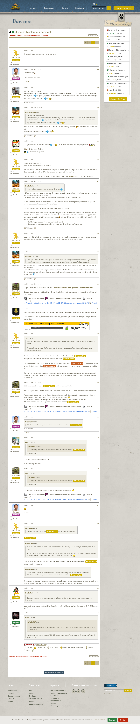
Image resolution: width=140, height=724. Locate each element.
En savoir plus (100, 720)
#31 (98, 309)
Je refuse (123, 720)
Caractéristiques (14, 696)
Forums (65, 8)
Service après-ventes (58, 706)
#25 (98, 141)
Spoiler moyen (77, 363)
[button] (95, 4)
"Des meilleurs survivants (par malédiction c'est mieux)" (73, 287)
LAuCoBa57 (16, 57)
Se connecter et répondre (54, 672)
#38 (98, 523)
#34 (98, 417)
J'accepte (112, 720)
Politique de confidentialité (56, 699)
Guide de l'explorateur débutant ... (34, 32)
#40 (98, 613)
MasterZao (16, 291)
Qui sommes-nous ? (58, 690)
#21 (98, 50)
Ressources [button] (49, 8)
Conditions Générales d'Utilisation (59, 694)
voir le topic (73, 176)
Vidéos (31, 693)
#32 (98, 333)
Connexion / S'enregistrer (124, 8)
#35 (98, 437)
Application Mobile (36, 704)
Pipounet (16, 148)
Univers (11, 693)
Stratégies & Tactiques (39, 35)
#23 (98, 87)
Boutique (79, 8)
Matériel (11, 699)
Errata (31, 701)
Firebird (16, 620)
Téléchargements (35, 699)
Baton (16, 595)
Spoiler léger (80, 356)
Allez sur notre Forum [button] (117, 99)
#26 (98, 159)
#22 (98, 69)
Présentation (12, 690)
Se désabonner (109, 693)
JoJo (16, 316)
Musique (32, 696)
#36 (98, 468)
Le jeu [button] (33, 8)
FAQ (30, 690)
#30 (98, 284)
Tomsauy (16, 444)
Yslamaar (16, 114)
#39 (98, 588)
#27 (98, 181)
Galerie (10, 701)
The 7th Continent (23, 35)
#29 (98, 252)
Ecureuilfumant (16, 95)
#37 (98, 505)
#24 (98, 107)
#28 (98, 233)
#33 (98, 382)
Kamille (16, 76)
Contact (53, 703)
